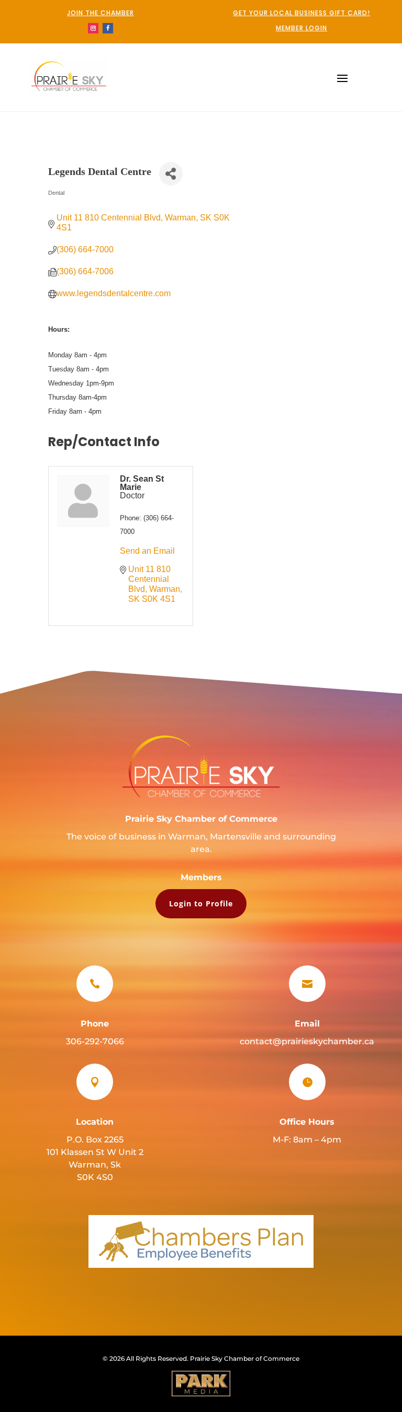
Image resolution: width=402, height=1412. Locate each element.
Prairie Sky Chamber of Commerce (201, 819)
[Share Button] (171, 173)
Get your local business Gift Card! (301, 12)
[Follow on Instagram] (93, 28)
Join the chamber (100, 12)
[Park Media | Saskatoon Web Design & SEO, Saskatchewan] (201, 1383)
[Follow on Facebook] (108, 28)
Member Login (301, 28)
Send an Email (147, 550)
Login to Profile (201, 903)
